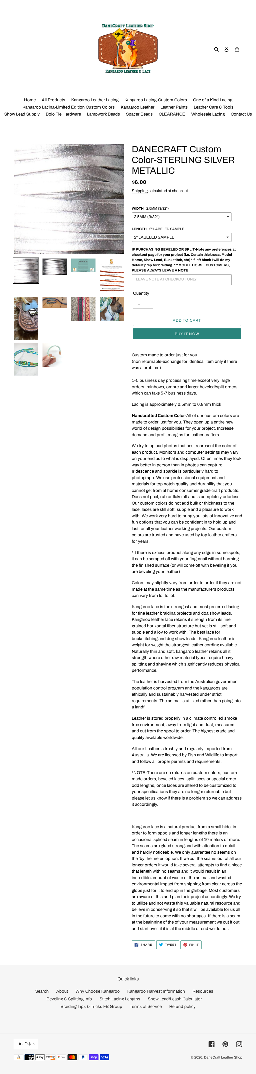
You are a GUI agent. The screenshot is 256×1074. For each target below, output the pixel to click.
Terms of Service (146, 1006)
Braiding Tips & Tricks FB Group (91, 1006)
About (62, 991)
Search (42, 991)
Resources (202, 991)
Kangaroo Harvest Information (156, 991)
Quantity (141, 293)
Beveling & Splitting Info (69, 999)
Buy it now (187, 334)
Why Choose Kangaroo (98, 991)
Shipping (140, 191)
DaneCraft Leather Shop (223, 1057)
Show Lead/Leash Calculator (175, 999)
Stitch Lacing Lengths (120, 999)
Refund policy (182, 1006)
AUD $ (24, 1044)
